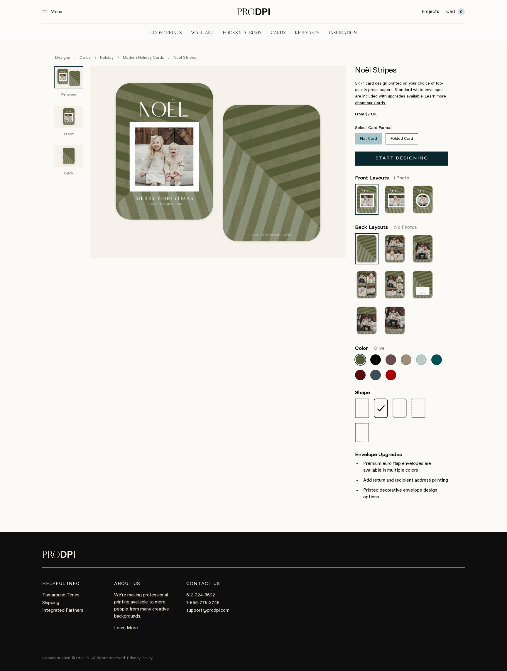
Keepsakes (307, 33)
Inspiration (343, 33)
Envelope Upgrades (378, 455)
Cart (454, 11)
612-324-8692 (200, 595)
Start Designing (402, 159)
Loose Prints (166, 33)
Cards (278, 33)
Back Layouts (386, 227)
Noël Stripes (184, 58)
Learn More (126, 628)
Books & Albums (242, 33)
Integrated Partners (62, 610)
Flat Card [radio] (368, 139)
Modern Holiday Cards (143, 58)
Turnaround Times (61, 595)
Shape (362, 393)
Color (370, 348)
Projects (430, 11)
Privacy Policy (140, 658)
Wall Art (202, 33)
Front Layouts (382, 178)
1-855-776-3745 (202, 603)
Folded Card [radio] (402, 139)
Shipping (50, 603)
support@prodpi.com (207, 610)
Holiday (107, 58)
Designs (62, 58)
